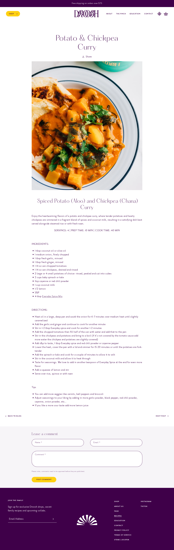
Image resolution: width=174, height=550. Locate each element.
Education (119, 521)
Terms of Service (122, 535)
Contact (118, 525)
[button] (13, 13)
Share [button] (89, 56)
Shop (116, 501)
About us (119, 506)
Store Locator (121, 540)
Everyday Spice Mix (52, 296)
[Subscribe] (53, 519)
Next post (161, 416)
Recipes (118, 516)
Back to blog (14, 416)
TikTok (144, 506)
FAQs (116, 511)
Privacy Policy (121, 530)
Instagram (146, 501)
